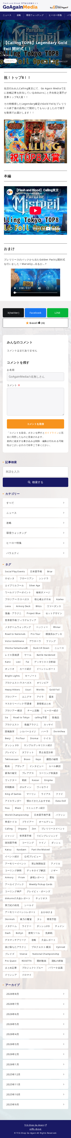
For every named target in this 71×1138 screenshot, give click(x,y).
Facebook (35, 312)
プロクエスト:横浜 (41, 947)
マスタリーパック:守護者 (18, 703)
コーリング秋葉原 (48, 773)
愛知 (52, 877)
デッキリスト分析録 (44, 661)
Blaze (18, 808)
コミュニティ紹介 (35, 808)
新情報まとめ (44, 703)
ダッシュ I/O (12, 745)
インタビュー (37, 766)
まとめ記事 (11, 967)
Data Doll (60, 800)
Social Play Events (15, 571)
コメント (13, 385)
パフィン (60, 814)
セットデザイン (54, 613)
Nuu (7, 808)
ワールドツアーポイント (18, 592)
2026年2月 (12, 1054)
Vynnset (60, 947)
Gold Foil (54, 689)
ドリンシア (11, 974)
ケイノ (42, 842)
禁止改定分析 (46, 752)
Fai (27, 661)
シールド (29, 905)
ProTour (20, 738)
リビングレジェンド (47, 835)
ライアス (46, 794)
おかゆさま (47, 912)
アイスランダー (13, 800)
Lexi (18, 661)
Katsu (8, 849)
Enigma (48, 780)
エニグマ (27, 696)
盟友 (51, 696)
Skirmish (10, 919)
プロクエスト (12, 724)
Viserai (23, 953)
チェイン (59, 926)
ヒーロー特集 (55, 15)
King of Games (13, 794)
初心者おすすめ (42, 599)
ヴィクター (11, 780)
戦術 (24, 780)
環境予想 (51, 919)
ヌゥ (39, 919)
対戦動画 (9, 787)
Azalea (59, 599)
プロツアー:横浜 (13, 710)
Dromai (34, 738)
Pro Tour (35, 634)
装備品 (55, 717)
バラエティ (10, 61)
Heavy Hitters (12, 689)
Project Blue (33, 613)
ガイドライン (52, 432)
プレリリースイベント (53, 828)
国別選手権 (11, 842)
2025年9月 (12, 1104)
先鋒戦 (48, 933)
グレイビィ (11, 752)
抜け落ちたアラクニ (15, 947)
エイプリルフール (14, 585)
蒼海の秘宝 (11, 773)
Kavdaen (21, 849)
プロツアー (11, 696)
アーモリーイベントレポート (20, 912)
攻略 (19, 15)
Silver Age (34, 585)
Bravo (27, 759)
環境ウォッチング (35, 15)
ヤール (27, 654)
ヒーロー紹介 (51, 710)
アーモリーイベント (15, 863)
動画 (7, 766)
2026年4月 (12, 1034)
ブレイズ (9, 953)
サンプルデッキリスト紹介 (38, 745)
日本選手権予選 (42, 814)
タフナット (28, 752)
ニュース (7, 15)
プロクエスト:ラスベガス (18, 682)
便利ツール (34, 933)
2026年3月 (12, 1044)
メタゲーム (11, 926)
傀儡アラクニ (31, 724)
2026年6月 (12, 1014)
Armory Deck (23, 606)
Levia (8, 606)
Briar (50, 571)
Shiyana (22, 828)
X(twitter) (13, 312)
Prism (21, 877)
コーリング (28, 842)
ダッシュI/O (43, 926)
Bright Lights (12, 675)
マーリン (31, 794)
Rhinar (57, 627)
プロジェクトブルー (32, 967)
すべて (10, 502)
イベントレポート (46, 668)
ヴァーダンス (54, 606)
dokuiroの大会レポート (18, 898)
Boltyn (19, 933)
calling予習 (41, 717)
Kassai (35, 780)
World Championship (17, 814)
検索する (37, 482)
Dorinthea (59, 731)
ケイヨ (47, 738)
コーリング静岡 (13, 870)
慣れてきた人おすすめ (38, 800)
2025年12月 (13, 1074)
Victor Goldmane (14, 641)
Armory (9, 877)
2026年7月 (12, 1004)
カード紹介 (26, 668)
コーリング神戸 (13, 891)
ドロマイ (27, 974)
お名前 (10, 369)
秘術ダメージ (43, 592)
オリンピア (43, 682)
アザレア (19, 766)
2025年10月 (13, 1094)
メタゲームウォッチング (18, 627)
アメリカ (55, 863)
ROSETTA (27, 960)
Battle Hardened (46, 654)
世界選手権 (26, 835)
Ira (6, 717)
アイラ (40, 696)
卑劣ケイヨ (11, 821)
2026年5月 (12, 1024)
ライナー (27, 926)
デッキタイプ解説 (36, 870)
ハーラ (44, 731)
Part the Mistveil (41, 849)
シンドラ (43, 578)
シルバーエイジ (28, 731)
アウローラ (35, 641)
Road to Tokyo (21, 717)
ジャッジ (9, 835)
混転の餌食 (57, 960)
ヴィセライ (43, 787)
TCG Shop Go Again (34, 1125)
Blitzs (39, 606)
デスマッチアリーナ (15, 939)
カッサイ (48, 724)
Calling (9, 55)
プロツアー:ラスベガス (17, 599)
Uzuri (28, 689)
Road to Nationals (15, 634)
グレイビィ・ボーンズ (38, 891)
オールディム (46, 821)
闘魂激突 (9, 731)
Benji (8, 738)
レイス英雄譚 (12, 654)
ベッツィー (42, 627)
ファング (51, 641)
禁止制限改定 (39, 863)
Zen (34, 828)
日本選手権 (36, 571)
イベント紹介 (12, 856)
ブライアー (28, 821)
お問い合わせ (35, 1129)
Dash (8, 933)
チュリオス (42, 898)
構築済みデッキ (54, 634)
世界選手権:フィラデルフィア (20, 620)
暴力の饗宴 (26, 919)
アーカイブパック (14, 884)
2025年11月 (13, 1084)
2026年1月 (12, 1064)
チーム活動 (33, 710)
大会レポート (48, 939)
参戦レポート (37, 877)
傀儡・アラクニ (13, 613)
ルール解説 (55, 766)
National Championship (45, 953)
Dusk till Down (41, 648)
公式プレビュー (32, 856)
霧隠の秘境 (52, 759)
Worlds (40, 689)
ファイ (59, 794)
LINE (57, 312)
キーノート (31, 675)
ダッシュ (56, 842)
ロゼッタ (9, 578)
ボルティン (26, 787)
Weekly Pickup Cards (40, 884)
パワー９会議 (55, 967)
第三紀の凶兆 (12, 905)
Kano (8, 661)
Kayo (38, 759)
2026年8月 (12, 993)
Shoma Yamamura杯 (16, 648)
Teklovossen (12, 759)
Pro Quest (10, 960)
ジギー (54, 870)
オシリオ (9, 668)
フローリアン (27, 578)
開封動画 (41, 960)
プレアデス (28, 773)
